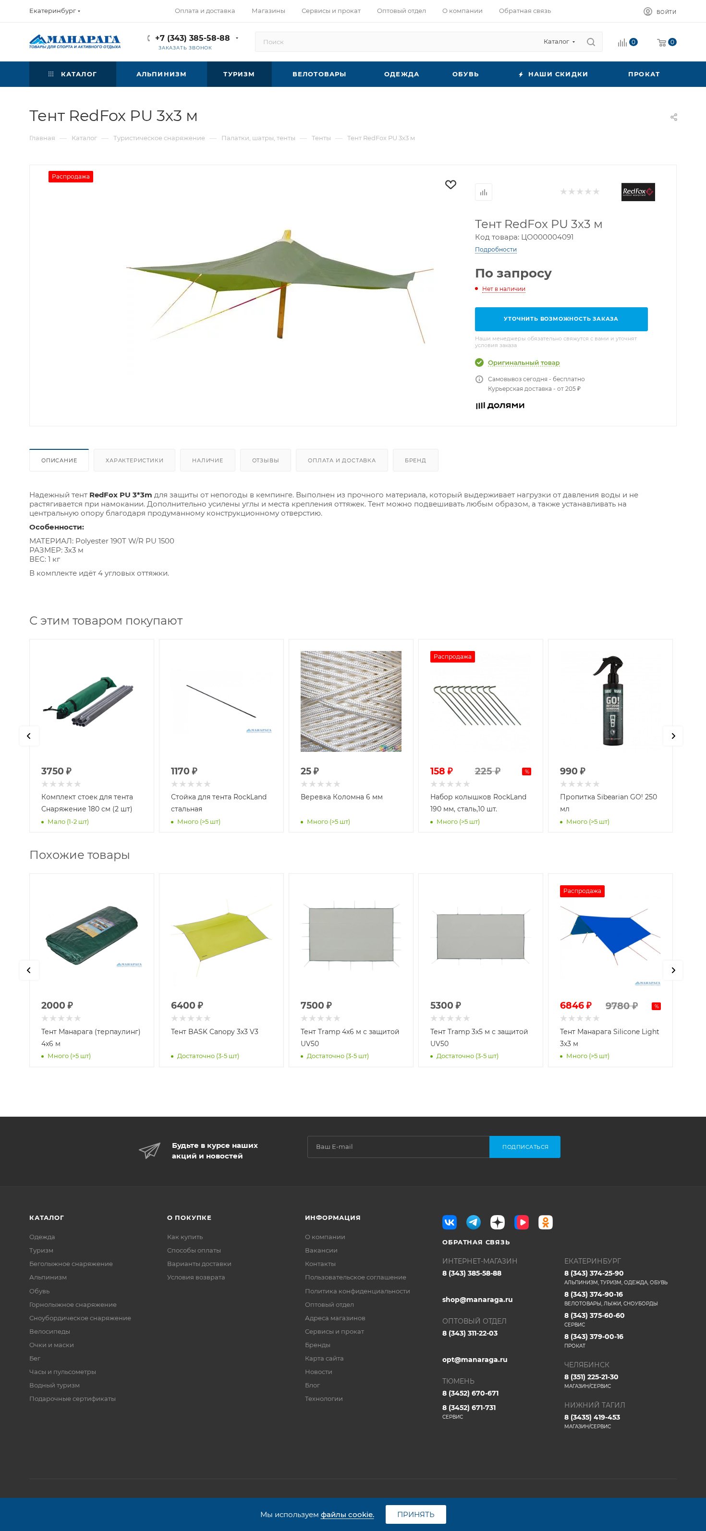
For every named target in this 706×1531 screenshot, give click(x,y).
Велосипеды (49, 1331)
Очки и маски (51, 1345)
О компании (325, 1237)
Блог (312, 1385)
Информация (333, 1217)
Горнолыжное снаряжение (73, 1304)
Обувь (39, 1291)
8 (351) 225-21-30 (591, 1381)
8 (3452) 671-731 (469, 1411)
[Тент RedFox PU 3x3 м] (280, 286)
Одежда (42, 1237)
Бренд (415, 460)
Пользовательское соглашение (355, 1277)
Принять (416, 1514)
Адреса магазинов (335, 1318)
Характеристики (134, 460)
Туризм (41, 1250)
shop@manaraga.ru (477, 1299)
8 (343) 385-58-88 (471, 1273)
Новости (318, 1371)
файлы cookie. (347, 1514)
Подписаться (525, 1147)
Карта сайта (324, 1358)
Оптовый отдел (329, 1304)
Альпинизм (48, 1277)
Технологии (324, 1398)
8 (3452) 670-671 (470, 1393)
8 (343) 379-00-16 (593, 1340)
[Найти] (591, 42)
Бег (34, 1358)
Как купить (185, 1237)
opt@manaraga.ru (475, 1359)
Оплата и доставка (342, 460)
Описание (59, 460)
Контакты (320, 1263)
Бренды (317, 1345)
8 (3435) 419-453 (592, 1421)
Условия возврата (196, 1277)
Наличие (207, 460)
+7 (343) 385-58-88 (192, 38)
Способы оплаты (194, 1250)
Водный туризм (54, 1385)
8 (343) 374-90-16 (611, 1298)
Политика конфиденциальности (357, 1291)
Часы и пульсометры (62, 1371)
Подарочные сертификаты (72, 1398)
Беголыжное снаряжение (71, 1263)
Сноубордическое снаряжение (80, 1318)
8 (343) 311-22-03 (470, 1333)
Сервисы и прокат (334, 1331)
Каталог (46, 1217)
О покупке (189, 1217)
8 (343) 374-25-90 (616, 1277)
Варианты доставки (199, 1263)
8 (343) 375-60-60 (594, 1319)
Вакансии (321, 1250)
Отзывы (266, 460)
